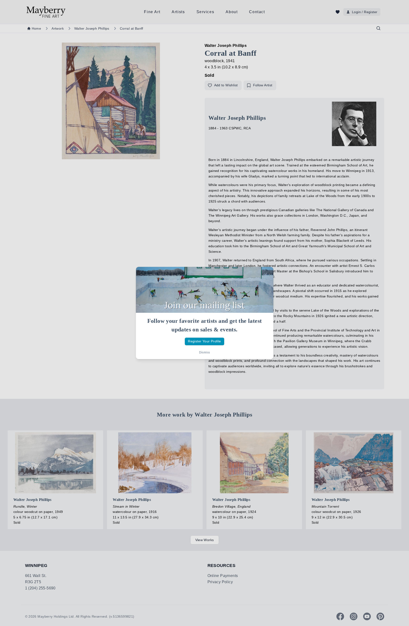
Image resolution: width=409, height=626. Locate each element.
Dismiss (204, 352)
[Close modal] (266, 274)
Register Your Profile (204, 341)
